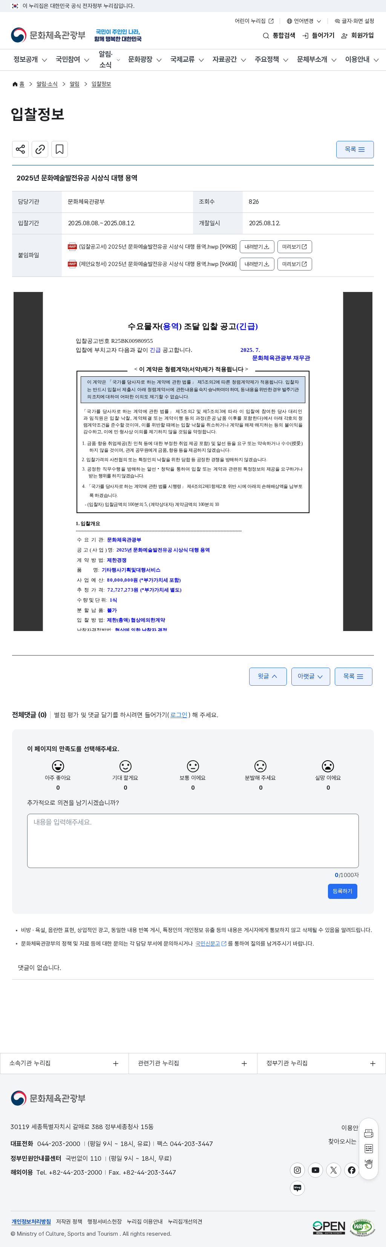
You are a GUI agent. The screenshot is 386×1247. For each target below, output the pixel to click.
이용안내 (357, 59)
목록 (350, 149)
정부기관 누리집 (287, 1063)
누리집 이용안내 (145, 1221)
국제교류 (182, 59)
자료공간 (225, 59)
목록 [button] (349, 676)
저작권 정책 (69, 1221)
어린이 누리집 (251, 21)
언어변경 (304, 21)
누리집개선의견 (185, 1221)
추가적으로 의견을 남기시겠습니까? (73, 803)
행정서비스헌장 (104, 1221)
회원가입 (362, 35)
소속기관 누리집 (30, 1063)
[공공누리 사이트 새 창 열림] (329, 1228)
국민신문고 (208, 943)
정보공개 (26, 59)
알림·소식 (106, 59)
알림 (75, 84)
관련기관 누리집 (158, 1063)
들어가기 (323, 35)
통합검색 (284, 35)
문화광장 (140, 59)
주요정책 (267, 59)
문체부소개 (312, 59)
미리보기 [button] (291, 247)
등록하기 (342, 891)
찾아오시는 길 (347, 1141)
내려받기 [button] (254, 247)
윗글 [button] (263, 676)
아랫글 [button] (306, 676)
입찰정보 (101, 84)
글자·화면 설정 (357, 21)
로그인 (178, 715)
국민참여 (68, 59)
